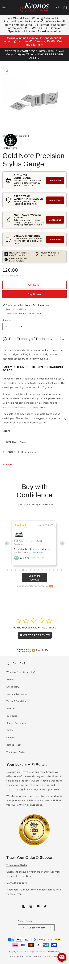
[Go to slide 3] (15, 570)
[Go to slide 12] (50, 570)
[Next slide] (62, 543)
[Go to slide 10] (42, 570)
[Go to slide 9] (38, 570)
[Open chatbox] (61, 957)
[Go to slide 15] (61, 570)
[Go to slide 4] (19, 570)
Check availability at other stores (23, 313)
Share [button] (9, 464)
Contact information (53, 956)
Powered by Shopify (35, 952)
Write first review (36, 635)
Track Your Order (15, 752)
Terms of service (33, 956)
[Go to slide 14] (57, 570)
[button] (4, 7)
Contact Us (55, 220)
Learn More (55, 180)
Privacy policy (16, 956)
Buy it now (34, 294)
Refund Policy (14, 745)
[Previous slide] (6, 543)
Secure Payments (16, 723)
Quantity (6, 320)
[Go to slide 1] (7, 570)
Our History (12, 686)
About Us (11, 679)
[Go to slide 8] (34, 570)
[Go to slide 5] (23, 570)
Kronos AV (21, 952)
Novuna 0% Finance (17, 694)
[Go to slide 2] (11, 570)
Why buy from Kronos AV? (20, 672)
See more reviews (35, 577)
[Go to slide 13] (53, 570)
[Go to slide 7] (30, 570)
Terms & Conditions (17, 701)
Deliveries (11, 716)
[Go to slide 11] (46, 570)
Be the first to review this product (34, 627)
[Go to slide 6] (26, 570)
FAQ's (9, 730)
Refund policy (54, 952)
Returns (10, 708)
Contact (10, 737)
